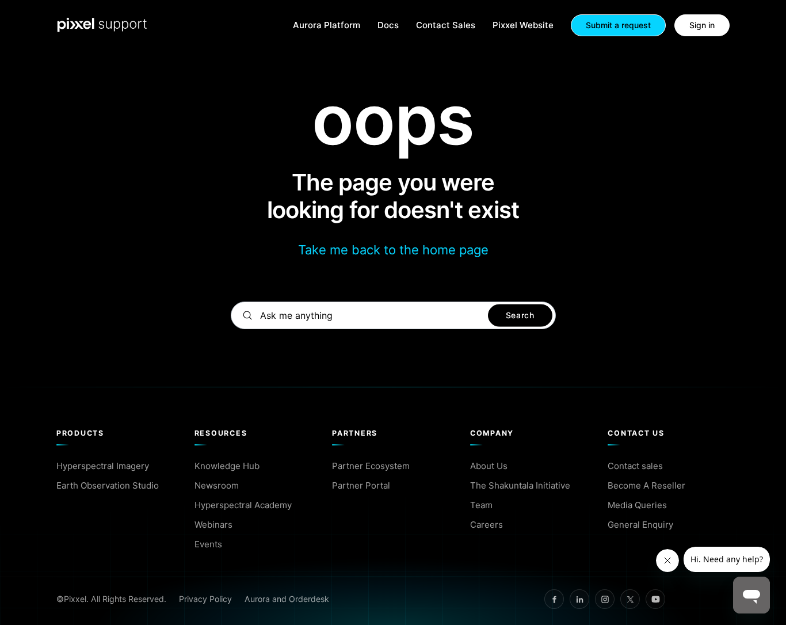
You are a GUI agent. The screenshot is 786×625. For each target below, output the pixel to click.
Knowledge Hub (227, 465)
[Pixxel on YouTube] (655, 599)
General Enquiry (640, 524)
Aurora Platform (326, 26)
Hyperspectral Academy (243, 505)
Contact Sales (445, 26)
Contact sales (635, 465)
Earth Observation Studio (107, 485)
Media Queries (637, 505)
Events (208, 544)
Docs (388, 26)
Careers (486, 524)
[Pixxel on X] (630, 599)
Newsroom (216, 485)
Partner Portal (361, 485)
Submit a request (618, 25)
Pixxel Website (523, 26)
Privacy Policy (205, 599)
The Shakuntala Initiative (520, 485)
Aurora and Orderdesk (287, 599)
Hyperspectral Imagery (102, 465)
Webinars (213, 524)
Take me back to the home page (393, 249)
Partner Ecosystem (371, 465)
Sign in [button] (702, 25)
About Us (489, 465)
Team (481, 505)
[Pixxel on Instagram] (605, 599)
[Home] (102, 25)
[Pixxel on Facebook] (554, 599)
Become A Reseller (646, 485)
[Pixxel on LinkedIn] (579, 599)
